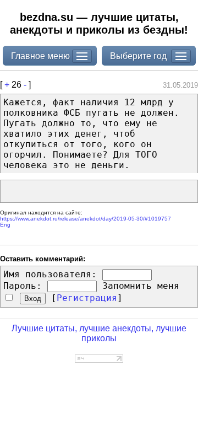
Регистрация (87, 298)
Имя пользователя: (50, 274)
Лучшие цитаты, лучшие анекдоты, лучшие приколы (99, 333)
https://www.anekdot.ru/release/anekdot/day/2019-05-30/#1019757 (85, 219)
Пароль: (22, 286)
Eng (5, 225)
